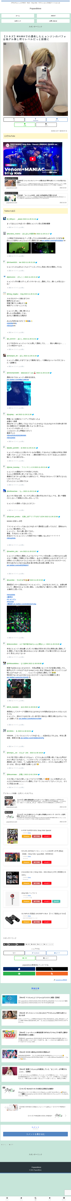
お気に (22, 227)
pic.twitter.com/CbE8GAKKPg (32, 738)
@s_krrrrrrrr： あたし (15, 339)
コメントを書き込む (35, 1134)
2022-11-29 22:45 (36, 580)
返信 (9, 227)
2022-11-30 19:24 (36, 753)
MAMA (34, 944)
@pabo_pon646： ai (14, 448)
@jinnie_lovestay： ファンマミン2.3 (20, 467)
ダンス (40, 944)
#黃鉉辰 (10, 604)
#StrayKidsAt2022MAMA (16, 435)
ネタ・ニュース (49, 944)
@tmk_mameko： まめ (15, 707)
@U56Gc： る (12, 731)
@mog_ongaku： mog (15, 294)
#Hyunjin (10, 602)
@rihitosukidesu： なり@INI (17, 663)
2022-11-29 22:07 (29, 551)
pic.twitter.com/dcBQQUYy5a (24, 604)
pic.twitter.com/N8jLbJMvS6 (18, 380)
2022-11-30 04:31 (24, 731)
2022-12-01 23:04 (30, 774)
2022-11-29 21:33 (30, 356)
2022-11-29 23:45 (52, 644)
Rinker (29, 832)
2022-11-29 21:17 (42, 234)
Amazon (26, 836)
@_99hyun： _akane (14, 219)
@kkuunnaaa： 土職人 (15, 774)
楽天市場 (37, 836)
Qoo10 (56, 901)
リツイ (15, 227)
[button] (46, 125)
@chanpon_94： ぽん (15, 356)
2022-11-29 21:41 (29, 448)
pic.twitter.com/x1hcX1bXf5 (17, 677)
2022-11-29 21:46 (40, 467)
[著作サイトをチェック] (19, 969)
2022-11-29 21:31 (29, 339)
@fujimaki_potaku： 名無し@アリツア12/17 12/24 (25, 517)
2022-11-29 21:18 (28, 262)
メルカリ (47, 836)
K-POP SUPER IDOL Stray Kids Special (36, 830)
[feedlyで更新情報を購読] (19, 973)
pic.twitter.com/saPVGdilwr (52, 240)
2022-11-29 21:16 (29, 219)
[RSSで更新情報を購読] (52, 973)
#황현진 (10, 597)
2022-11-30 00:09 (34, 663)
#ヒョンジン (11, 599)
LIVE (28, 944)
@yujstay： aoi (12, 414)
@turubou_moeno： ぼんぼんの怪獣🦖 (21, 234)
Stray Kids (12, 944)
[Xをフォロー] (52, 969)
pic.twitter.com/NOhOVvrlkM (30, 719)
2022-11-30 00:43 (30, 707)
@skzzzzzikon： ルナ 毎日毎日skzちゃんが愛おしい (26, 644)
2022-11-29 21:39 (25, 414)
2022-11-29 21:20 (30, 294)
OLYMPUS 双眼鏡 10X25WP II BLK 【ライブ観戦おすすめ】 (44, 914)
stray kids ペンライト (29, 893)
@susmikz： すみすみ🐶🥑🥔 (18, 580)
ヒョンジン (21, 944)
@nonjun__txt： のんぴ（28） (18, 753)
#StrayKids (11, 538)
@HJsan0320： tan (14, 262)
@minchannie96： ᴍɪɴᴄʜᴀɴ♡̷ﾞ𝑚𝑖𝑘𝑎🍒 (21, 373)
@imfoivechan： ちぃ (15, 491)
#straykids (11, 595)
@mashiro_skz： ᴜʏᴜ (15, 551)
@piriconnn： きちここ (15, 277)
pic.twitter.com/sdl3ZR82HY (18, 565)
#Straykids (11, 438)
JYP (6, 944)
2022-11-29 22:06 (51, 517)
